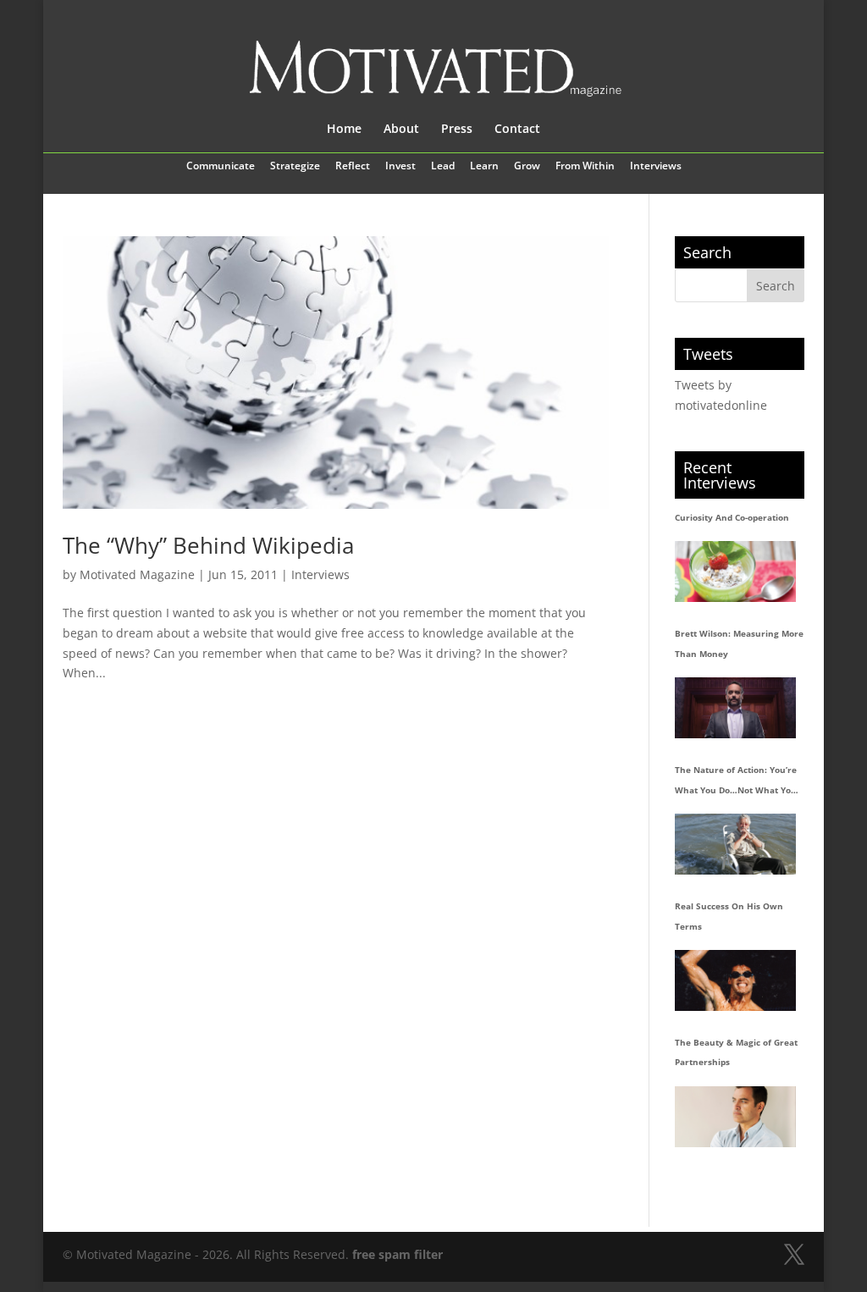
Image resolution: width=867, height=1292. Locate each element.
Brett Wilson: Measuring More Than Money (739, 643)
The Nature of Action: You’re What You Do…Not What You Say (736, 782)
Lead (443, 167)
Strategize (295, 167)
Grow (527, 167)
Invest (400, 167)
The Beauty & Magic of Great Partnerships (736, 1052)
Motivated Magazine (137, 574)
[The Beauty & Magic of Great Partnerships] (735, 1116)
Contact (517, 129)
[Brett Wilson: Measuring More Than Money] (735, 707)
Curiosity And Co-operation (732, 517)
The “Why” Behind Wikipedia (208, 545)
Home (344, 129)
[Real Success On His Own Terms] (735, 980)
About (401, 129)
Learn (484, 167)
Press (456, 129)
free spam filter (397, 1254)
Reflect (352, 167)
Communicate (220, 167)
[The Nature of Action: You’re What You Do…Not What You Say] (735, 844)
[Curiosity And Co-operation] (735, 571)
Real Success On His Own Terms (729, 916)
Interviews (656, 167)
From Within (585, 167)
